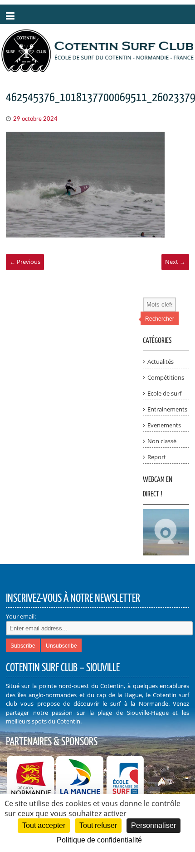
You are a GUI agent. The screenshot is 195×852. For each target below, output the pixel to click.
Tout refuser (98, 825)
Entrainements (167, 409)
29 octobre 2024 (35, 119)
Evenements (164, 425)
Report (156, 457)
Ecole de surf (164, 393)
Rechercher (159, 319)
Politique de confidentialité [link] (99, 840)
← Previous (25, 262)
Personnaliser (153, 825)
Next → (175, 262)
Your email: (21, 616)
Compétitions (165, 377)
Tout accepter (43, 825)
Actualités (160, 361)
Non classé (161, 441)
